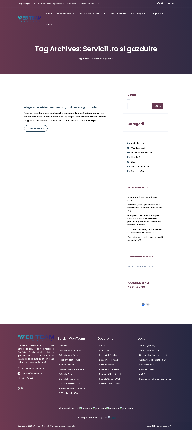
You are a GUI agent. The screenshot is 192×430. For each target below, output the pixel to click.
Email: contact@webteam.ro (52, 4)
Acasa (86, 58)
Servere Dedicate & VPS (91, 13)
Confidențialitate (146, 364)
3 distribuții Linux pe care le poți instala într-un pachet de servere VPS (144, 207)
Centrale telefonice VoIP (70, 379)
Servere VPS (137, 171)
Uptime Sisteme (106, 364)
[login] (169, 3)
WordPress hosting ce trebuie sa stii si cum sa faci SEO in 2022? (144, 231)
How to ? (135, 157)
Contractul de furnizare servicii (153, 355)
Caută (131, 95)
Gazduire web (138, 147)
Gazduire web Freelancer (110, 384)
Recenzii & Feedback (109, 355)
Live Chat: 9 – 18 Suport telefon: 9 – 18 (82, 4)
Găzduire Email (118, 13)
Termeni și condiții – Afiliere (151, 350)
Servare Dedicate (140, 166)
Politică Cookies (146, 369)
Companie (155, 13)
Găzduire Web (64, 13)
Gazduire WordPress (141, 152)
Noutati (149, 426)
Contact (48, 24)
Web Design (137, 13)
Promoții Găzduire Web (109, 379)
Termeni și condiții (147, 345)
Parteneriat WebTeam (109, 369)
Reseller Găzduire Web (69, 360)
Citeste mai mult (36, 128)
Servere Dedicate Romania (71, 369)
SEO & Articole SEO (68, 393)
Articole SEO (137, 143)
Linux (133, 161)
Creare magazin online (69, 384)
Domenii (48, 13)
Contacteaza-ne (163, 426)
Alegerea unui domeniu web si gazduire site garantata (60, 107)
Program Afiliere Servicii (110, 374)
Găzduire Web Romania (70, 350)
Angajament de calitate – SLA (152, 360)
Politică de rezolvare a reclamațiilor (155, 379)
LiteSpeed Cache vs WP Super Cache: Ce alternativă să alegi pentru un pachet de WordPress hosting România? (144, 220)
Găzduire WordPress (68, 355)
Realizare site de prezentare (72, 388)
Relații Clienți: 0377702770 (28, 4)
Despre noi (104, 350)
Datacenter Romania (108, 360)
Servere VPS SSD (67, 364)
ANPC (142, 374)
